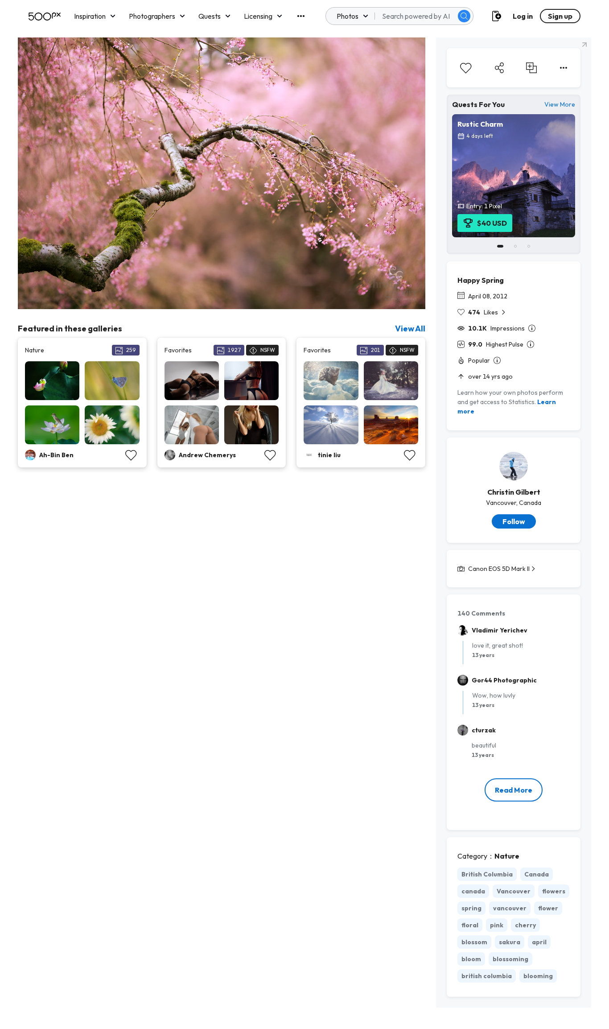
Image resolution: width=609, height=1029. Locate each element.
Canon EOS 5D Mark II (499, 569)
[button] (464, 16)
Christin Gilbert (513, 492)
